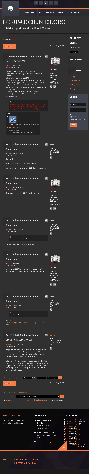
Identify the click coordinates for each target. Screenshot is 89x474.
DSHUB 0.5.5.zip (15, 128)
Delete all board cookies (40, 400)
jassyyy (10, 344)
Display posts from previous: (13, 378)
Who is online (11, 415)
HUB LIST (35, 459)
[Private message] (51, 87)
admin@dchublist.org (44, 442)
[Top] (60, 136)
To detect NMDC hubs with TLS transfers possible (74, 446)
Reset (5, 459)
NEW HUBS (31, 463)
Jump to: (12, 396)
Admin (13, 40)
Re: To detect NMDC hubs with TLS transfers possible (74, 426)
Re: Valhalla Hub (72, 420)
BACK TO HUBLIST (73, 13)
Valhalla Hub (70, 423)
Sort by (34, 378)
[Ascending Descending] (55, 378)
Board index (10, 400)
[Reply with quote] (46, 56)
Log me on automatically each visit (77, 118)
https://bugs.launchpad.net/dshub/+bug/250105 (25, 323)
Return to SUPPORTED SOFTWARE (16, 393)
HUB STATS (18, 463)
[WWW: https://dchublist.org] (54, 87)
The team (28, 400)
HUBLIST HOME (20, 459)
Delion (10, 154)
